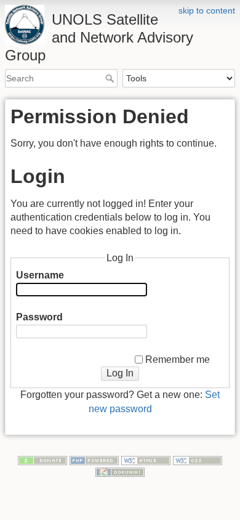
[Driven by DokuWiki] (120, 471)
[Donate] (42, 460)
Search (111, 78)
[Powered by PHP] (94, 460)
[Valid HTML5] (145, 460)
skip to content (206, 10)
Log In (120, 373)
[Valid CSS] (197, 460)
